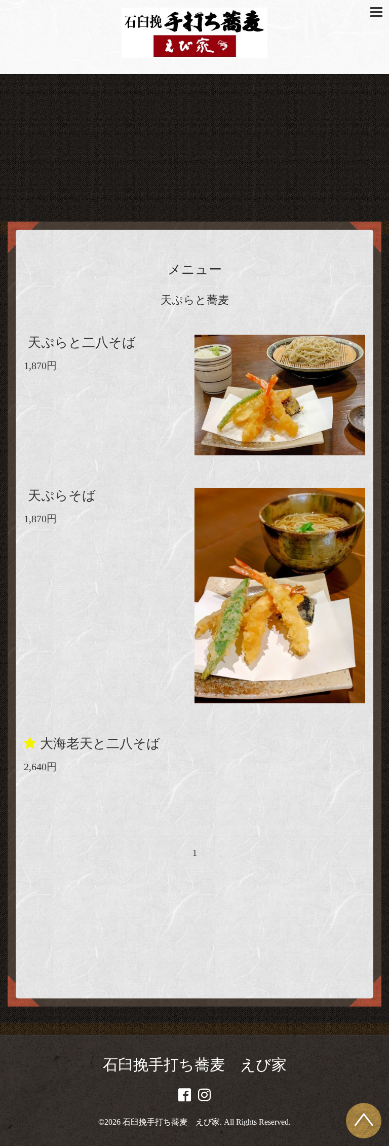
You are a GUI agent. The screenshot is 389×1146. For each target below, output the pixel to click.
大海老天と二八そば (100, 743)
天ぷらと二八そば (82, 342)
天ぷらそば (62, 495)
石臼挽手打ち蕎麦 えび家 (195, 1064)
